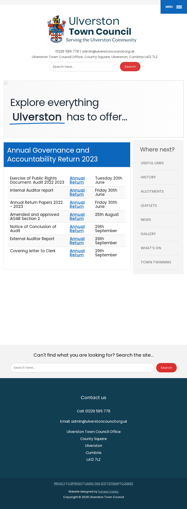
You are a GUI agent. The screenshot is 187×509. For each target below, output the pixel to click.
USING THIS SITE (95, 483)
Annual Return (77, 180)
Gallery (148, 233)
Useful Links (152, 163)
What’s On (151, 248)
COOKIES (127, 483)
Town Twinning (156, 262)
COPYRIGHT (75, 483)
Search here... (63, 67)
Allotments (152, 191)
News (146, 219)
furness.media (108, 491)
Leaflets (149, 205)
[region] (93, 109)
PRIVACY (59, 483)
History (148, 177)
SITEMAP (113, 483)
